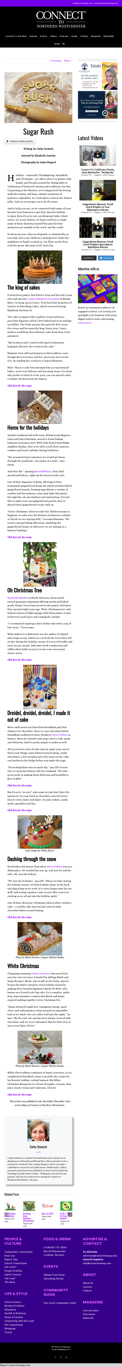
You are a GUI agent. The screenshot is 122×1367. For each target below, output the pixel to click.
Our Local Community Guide (60, 1302)
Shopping (9, 1328)
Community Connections (18, 1251)
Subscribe (88, 1317)
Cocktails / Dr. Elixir (55, 1247)
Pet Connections (13, 1324)
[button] (64, 43)
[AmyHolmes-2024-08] (98, 64)
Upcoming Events (53, 1278)
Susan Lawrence (41, 973)
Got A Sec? (10, 1266)
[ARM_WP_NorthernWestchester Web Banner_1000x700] (98, 92)
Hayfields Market (17, 597)
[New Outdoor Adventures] (10, 1203)
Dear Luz (9, 1255)
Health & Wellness (15, 1313)
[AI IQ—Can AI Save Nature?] (66, 1203)
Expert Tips (11, 1259)
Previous (56, 60)
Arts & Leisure (12, 1301)
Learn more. (85, 322)
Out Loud (9, 1278)
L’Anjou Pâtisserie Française (43, 298)
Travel (8, 1332)
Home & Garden (13, 1317)
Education (10, 1309)
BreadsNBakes (43, 471)
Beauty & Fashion (14, 1305)
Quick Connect (12, 1274)
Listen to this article (21, 141)
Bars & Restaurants (54, 1251)
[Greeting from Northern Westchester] (29, 1203)
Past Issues (89, 1314)
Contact (87, 1290)
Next (67, 60)
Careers (87, 1286)
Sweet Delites (60, 734)
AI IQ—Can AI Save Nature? (65, 1216)
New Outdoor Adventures (10, 1215)
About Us (88, 1282)
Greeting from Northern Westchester (28, 1217)
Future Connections (15, 1263)
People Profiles (13, 1270)
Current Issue (90, 1310)
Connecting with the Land (19, 1320)
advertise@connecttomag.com (106, 3)
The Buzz (9, 1282)
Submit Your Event (54, 1274)
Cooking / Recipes (54, 1254)
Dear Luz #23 (47, 1213)
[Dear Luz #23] (48, 1203)
